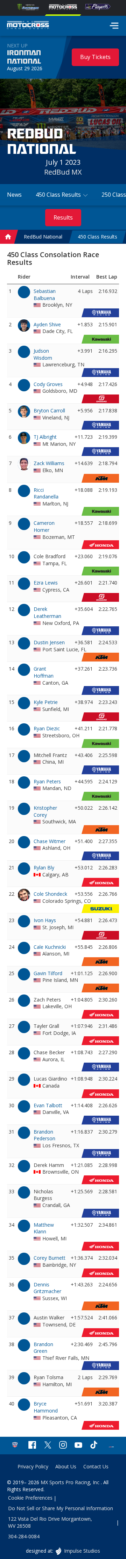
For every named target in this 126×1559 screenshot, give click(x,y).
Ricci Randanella (46, 493)
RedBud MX (63, 172)
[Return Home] (28, 26)
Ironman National (24, 57)
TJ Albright (45, 436)
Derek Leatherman (47, 612)
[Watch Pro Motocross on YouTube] (78, 1445)
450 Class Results (97, 237)
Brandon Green (43, 1348)
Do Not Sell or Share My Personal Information (60, 1508)
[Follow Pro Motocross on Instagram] (63, 1445)
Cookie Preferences (30, 1497)
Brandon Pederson (44, 1135)
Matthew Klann (44, 1228)
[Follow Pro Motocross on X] (47, 1445)
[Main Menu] (114, 25)
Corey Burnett (49, 1257)
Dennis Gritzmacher (47, 1288)
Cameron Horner (44, 526)
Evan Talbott (48, 1105)
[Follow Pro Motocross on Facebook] (32, 1445)
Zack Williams (49, 463)
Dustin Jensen (49, 642)
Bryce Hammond (46, 1407)
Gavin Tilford (48, 973)
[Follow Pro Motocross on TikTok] (94, 1445)
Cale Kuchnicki (50, 947)
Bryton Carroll (49, 410)
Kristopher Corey (45, 811)
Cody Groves (48, 384)
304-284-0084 (24, 1536)
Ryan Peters (47, 781)
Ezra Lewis (46, 582)
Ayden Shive (47, 324)
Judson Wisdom (43, 354)
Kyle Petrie (46, 702)
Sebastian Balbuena (45, 294)
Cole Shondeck (50, 894)
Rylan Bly (44, 867)
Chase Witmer (49, 841)
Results (63, 217)
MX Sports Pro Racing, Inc (71, 1482)
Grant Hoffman (44, 672)
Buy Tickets (95, 57)
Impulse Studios (82, 1550)
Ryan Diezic (47, 728)
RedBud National (43, 237)
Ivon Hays (45, 920)
